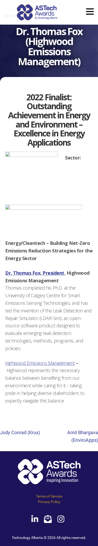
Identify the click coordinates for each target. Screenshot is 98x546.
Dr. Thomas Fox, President (34, 273)
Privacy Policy (49, 502)
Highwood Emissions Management (40, 363)
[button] (90, 12)
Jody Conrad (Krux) (20, 432)
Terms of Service (49, 496)
